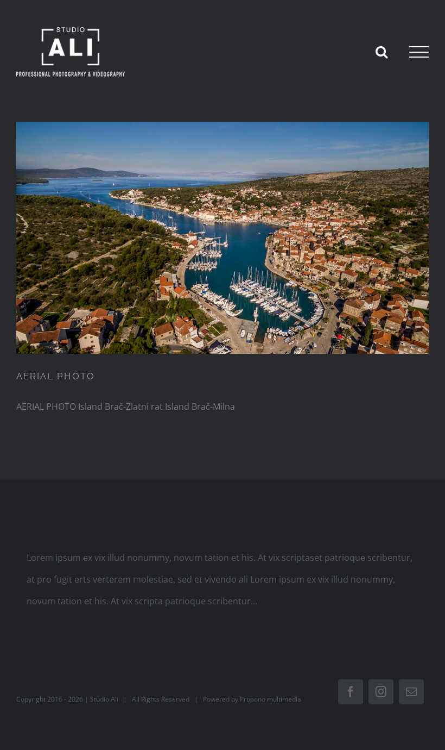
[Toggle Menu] (419, 52)
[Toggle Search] (381, 51)
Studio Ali (104, 699)
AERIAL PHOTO (55, 376)
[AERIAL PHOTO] (222, 238)
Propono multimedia (270, 699)
